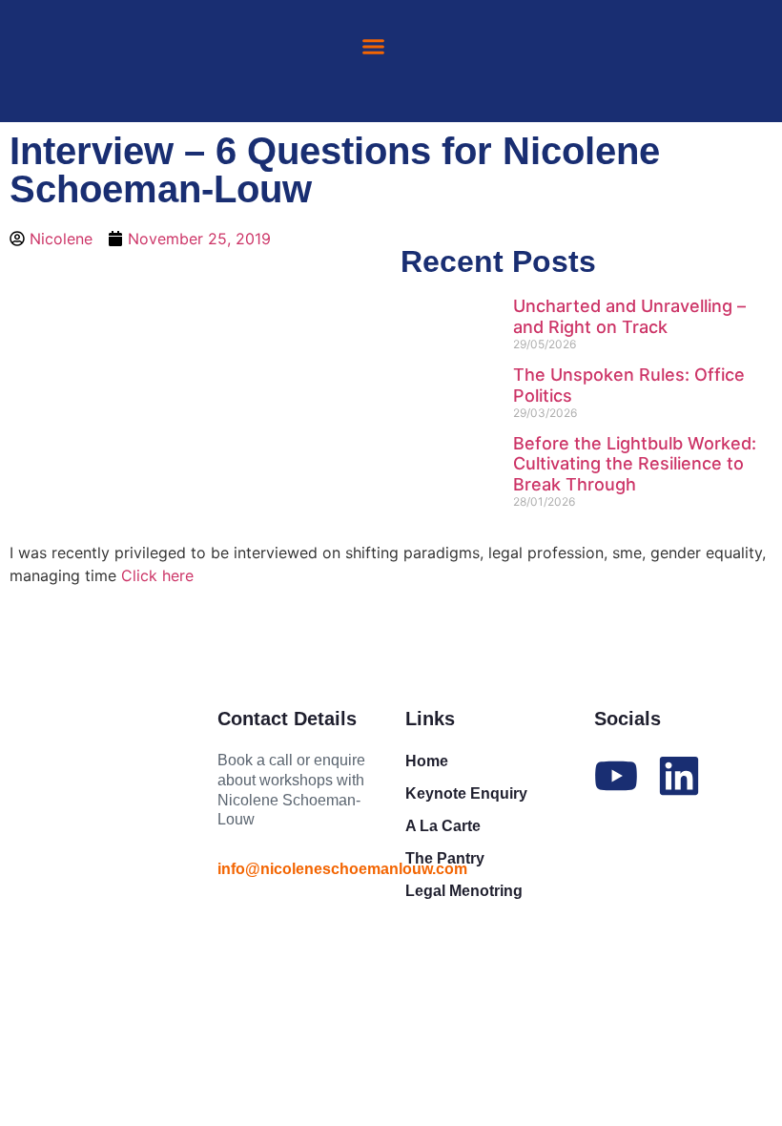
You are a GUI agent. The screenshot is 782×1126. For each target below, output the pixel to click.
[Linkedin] (679, 776)
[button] (373, 47)
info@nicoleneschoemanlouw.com (342, 869)
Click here (157, 575)
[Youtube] (616, 776)
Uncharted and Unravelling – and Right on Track (629, 316)
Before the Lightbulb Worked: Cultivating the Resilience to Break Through (634, 463)
